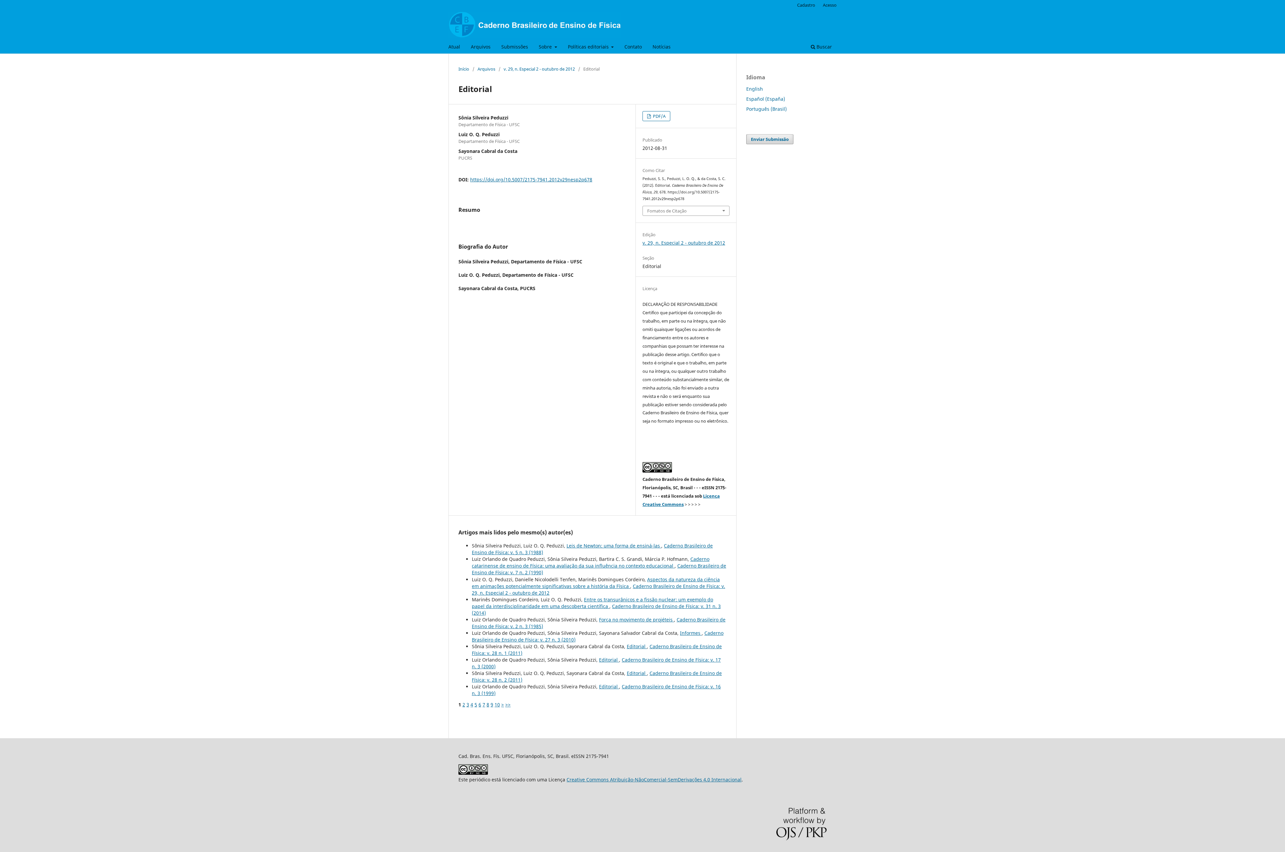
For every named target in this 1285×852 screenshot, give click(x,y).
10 (497, 704)
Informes (691, 633)
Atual (454, 47)
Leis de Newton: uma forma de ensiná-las (614, 545)
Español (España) (765, 99)
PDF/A (659, 116)
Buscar (823, 47)
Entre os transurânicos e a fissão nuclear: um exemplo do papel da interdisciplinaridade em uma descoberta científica (592, 602)
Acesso (830, 5)
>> (508, 704)
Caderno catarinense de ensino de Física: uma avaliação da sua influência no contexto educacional (590, 562)
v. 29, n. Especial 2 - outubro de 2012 (539, 69)
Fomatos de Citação (667, 211)
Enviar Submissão (770, 139)
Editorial (637, 646)
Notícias (662, 47)
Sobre (546, 47)
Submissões (514, 47)
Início (463, 69)
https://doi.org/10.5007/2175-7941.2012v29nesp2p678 (531, 179)
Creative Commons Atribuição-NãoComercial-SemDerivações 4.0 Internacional (654, 779)
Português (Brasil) (766, 109)
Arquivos (481, 47)
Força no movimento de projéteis (636, 619)
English (754, 89)
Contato (633, 47)
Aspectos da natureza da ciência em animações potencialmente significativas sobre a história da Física (596, 582)
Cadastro (806, 5)
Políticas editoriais (589, 47)
